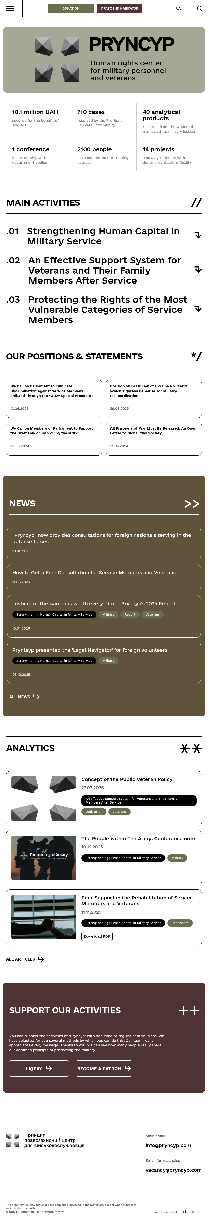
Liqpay (34, 1068)
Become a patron (99, 1068)
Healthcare (180, 923)
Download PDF (97, 936)
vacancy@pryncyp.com (174, 1170)
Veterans (153, 614)
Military (108, 614)
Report (130, 614)
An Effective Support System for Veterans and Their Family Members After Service (131, 800)
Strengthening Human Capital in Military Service (54, 614)
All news (19, 697)
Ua (178, 8)
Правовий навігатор (119, 8)
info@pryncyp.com (168, 1145)
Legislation (94, 811)
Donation (70, 8)
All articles (20, 959)
